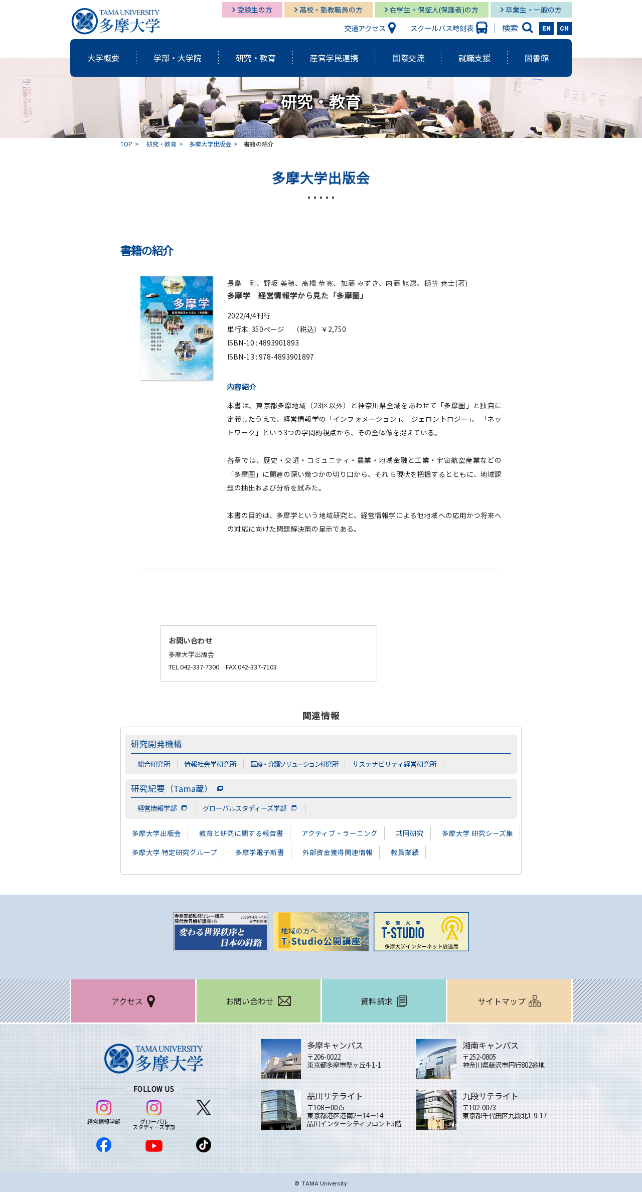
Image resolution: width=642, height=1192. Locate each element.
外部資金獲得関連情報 (337, 852)
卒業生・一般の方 (534, 10)
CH (564, 28)
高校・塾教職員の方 (331, 10)
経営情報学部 (157, 808)
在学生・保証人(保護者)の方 (434, 10)
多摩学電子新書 (259, 852)
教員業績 (405, 852)
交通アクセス (365, 28)
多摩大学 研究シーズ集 (477, 833)
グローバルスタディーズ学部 (244, 808)
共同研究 (410, 833)
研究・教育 (161, 143)
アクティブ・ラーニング (339, 833)
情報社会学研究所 (210, 764)
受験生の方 (254, 10)
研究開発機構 (156, 744)
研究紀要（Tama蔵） (172, 788)
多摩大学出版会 (210, 143)
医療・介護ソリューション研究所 (294, 764)
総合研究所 (153, 764)
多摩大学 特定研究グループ (174, 852)
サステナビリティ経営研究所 (394, 764)
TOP (126, 143)
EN (546, 28)
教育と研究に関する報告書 (241, 833)
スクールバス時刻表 (441, 28)
